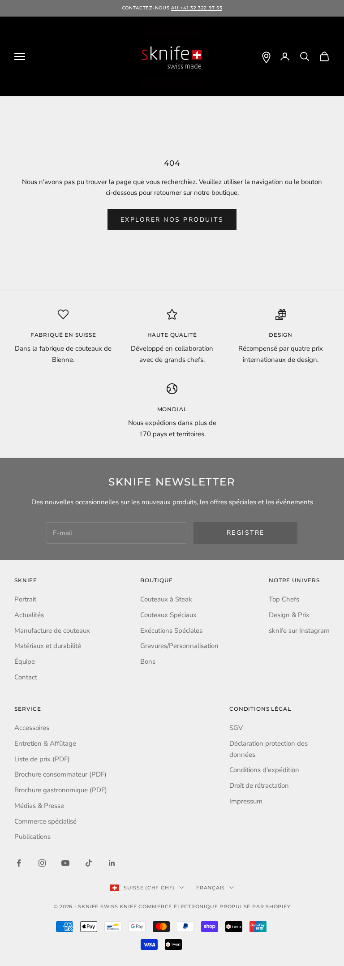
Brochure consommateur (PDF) (60, 774)
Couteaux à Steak (166, 599)
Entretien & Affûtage (45, 743)
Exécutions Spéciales (171, 630)
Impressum (245, 801)
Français (210, 887)
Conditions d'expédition (264, 769)
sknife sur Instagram (299, 630)
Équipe (24, 661)
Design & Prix (289, 614)
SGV (236, 727)
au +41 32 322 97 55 (196, 8)
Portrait (25, 599)
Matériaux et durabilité (47, 645)
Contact (25, 677)
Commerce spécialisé (45, 821)
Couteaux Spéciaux (168, 614)
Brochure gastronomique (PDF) (60, 790)
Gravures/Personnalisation (179, 645)
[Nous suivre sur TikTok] (88, 863)
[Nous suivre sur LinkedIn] (112, 863)
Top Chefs (284, 599)
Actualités (29, 614)
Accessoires (31, 727)
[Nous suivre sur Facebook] (18, 863)
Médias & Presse (39, 805)
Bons (147, 661)
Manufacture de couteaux (52, 630)
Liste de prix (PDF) (42, 759)
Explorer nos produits (172, 219)
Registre (246, 532)
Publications (32, 836)
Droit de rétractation (259, 785)
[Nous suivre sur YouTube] (65, 863)
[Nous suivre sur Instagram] (42, 863)
